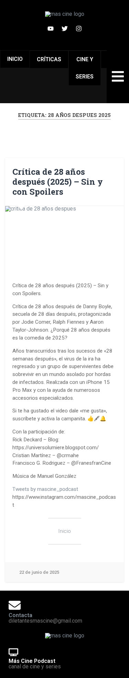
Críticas (49, 59)
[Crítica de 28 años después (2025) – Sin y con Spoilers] (64, 239)
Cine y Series (85, 68)
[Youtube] (50, 28)
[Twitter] (64, 28)
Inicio (15, 59)
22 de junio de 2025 (39, 572)
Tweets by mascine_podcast (45, 489)
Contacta (20, 615)
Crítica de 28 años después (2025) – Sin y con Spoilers (57, 181)
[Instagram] (79, 28)
